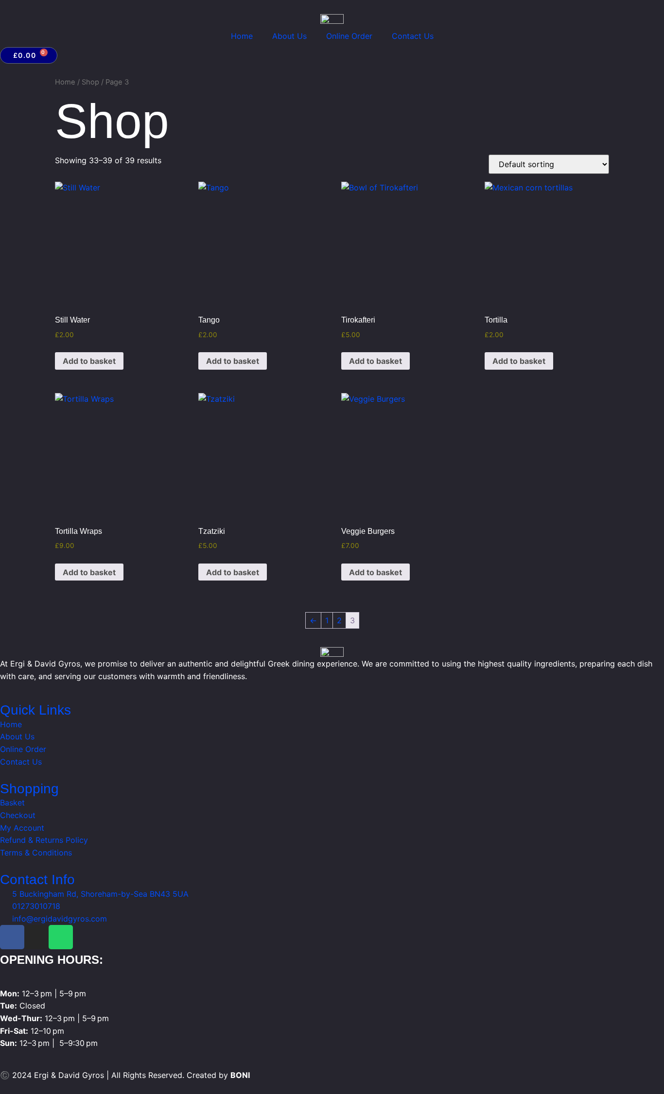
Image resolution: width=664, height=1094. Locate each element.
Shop (90, 82)
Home (242, 36)
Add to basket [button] (89, 361)
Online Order (349, 36)
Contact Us (413, 36)
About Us (289, 36)
